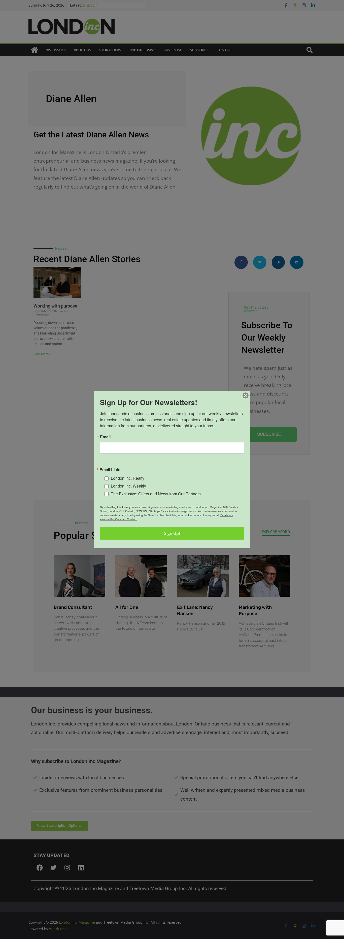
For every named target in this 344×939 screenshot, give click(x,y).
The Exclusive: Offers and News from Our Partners (156, 493)
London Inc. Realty (127, 478)
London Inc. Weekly (128, 486)
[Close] (246, 395)
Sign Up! (172, 533)
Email (105, 437)
